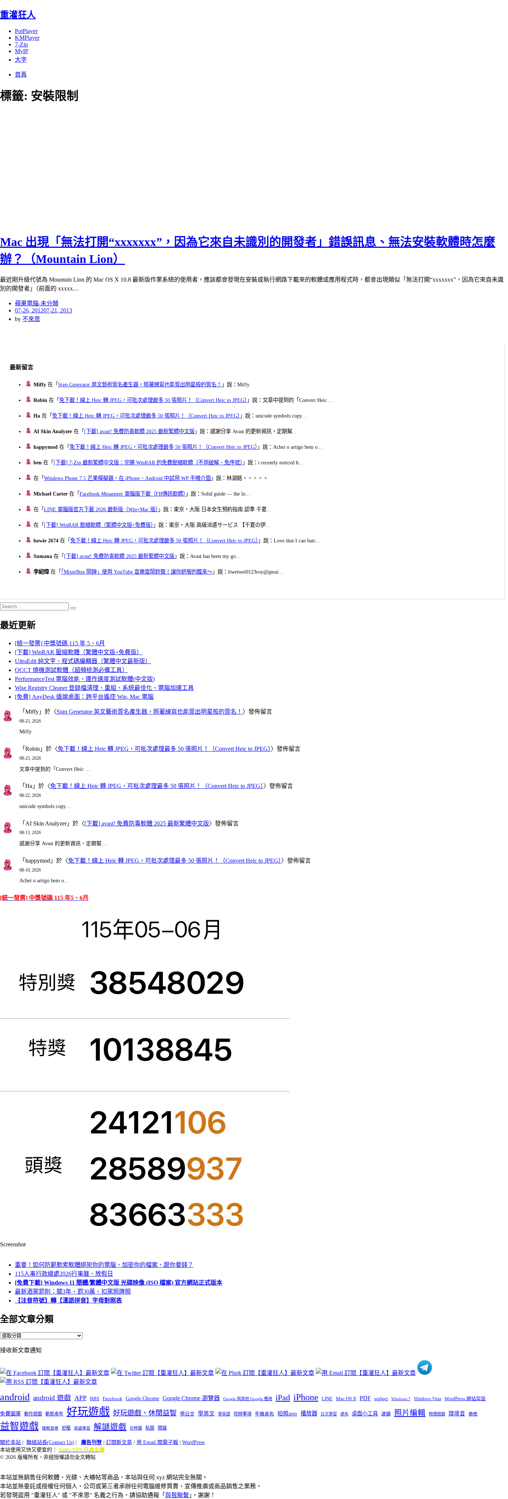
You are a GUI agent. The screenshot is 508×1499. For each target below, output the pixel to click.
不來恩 (31, 319)
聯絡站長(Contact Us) (50, 1442)
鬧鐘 (162, 1428)
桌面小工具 (365, 1414)
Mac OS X (346, 1398)
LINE (327, 1398)
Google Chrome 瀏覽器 (191, 1398)
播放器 (308, 1413)
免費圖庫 (10, 1414)
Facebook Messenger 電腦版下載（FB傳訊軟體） (133, 494)
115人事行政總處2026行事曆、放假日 (64, 1274)
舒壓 (66, 1428)
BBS (94, 1398)
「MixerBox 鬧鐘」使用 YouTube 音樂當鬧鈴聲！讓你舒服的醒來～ (136, 572)
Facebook (112, 1398)
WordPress (193, 1442)
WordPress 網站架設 (465, 1398)
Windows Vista (427, 1398)
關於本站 (10, 1442)
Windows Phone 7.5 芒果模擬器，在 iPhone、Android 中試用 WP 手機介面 (127, 478)
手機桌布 (264, 1414)
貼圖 (149, 1428)
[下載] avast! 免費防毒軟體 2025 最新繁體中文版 (139, 431)
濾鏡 (386, 1414)
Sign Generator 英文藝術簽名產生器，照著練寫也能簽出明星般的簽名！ (140, 384)
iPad (283, 1397)
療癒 (473, 1414)
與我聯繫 (177, 1495)
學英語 (224, 1414)
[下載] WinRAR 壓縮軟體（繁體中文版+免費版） (98, 525)
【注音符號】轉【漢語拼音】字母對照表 (68, 1300)
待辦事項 (242, 1414)
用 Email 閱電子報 (157, 1442)
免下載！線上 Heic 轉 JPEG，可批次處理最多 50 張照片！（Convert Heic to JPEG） (153, 400)
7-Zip (21, 44)
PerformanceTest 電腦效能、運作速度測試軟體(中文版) (85, 679)
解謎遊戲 (110, 1426)
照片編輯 (409, 1413)
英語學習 (82, 1428)
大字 (21, 59)
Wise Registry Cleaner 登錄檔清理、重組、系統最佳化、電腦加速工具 (104, 688)
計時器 (136, 1428)
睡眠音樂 (50, 1428)
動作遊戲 (33, 1414)
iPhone (305, 1397)
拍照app (287, 1414)
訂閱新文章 (119, 1442)
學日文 (187, 1414)
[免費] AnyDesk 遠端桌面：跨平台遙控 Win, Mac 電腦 (84, 697)
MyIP (21, 51)
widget (381, 1398)
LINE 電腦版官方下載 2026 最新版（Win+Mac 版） (101, 509)
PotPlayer (26, 31)
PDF (365, 1398)
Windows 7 (401, 1398)
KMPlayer (27, 38)
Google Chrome (142, 1398)
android (15, 1397)
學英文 (206, 1414)
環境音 (456, 1414)
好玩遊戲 (88, 1412)
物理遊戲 (437, 1414)
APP (80, 1398)
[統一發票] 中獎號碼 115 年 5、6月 (60, 643)
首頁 (21, 74)
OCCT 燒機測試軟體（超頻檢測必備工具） (71, 670)
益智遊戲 (19, 1426)
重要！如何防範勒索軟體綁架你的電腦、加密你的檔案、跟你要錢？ (104, 1265)
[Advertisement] (134, 167)
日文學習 (329, 1414)
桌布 (344, 1414)
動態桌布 (54, 1414)
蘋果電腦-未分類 (36, 303)
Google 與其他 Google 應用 (247, 1398)
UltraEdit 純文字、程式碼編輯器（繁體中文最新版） (83, 661)
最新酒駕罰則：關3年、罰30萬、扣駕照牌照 (73, 1291)
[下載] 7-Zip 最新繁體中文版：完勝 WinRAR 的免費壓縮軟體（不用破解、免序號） (148, 462)
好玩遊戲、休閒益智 (145, 1413)
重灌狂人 (18, 15)
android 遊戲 (52, 1398)
